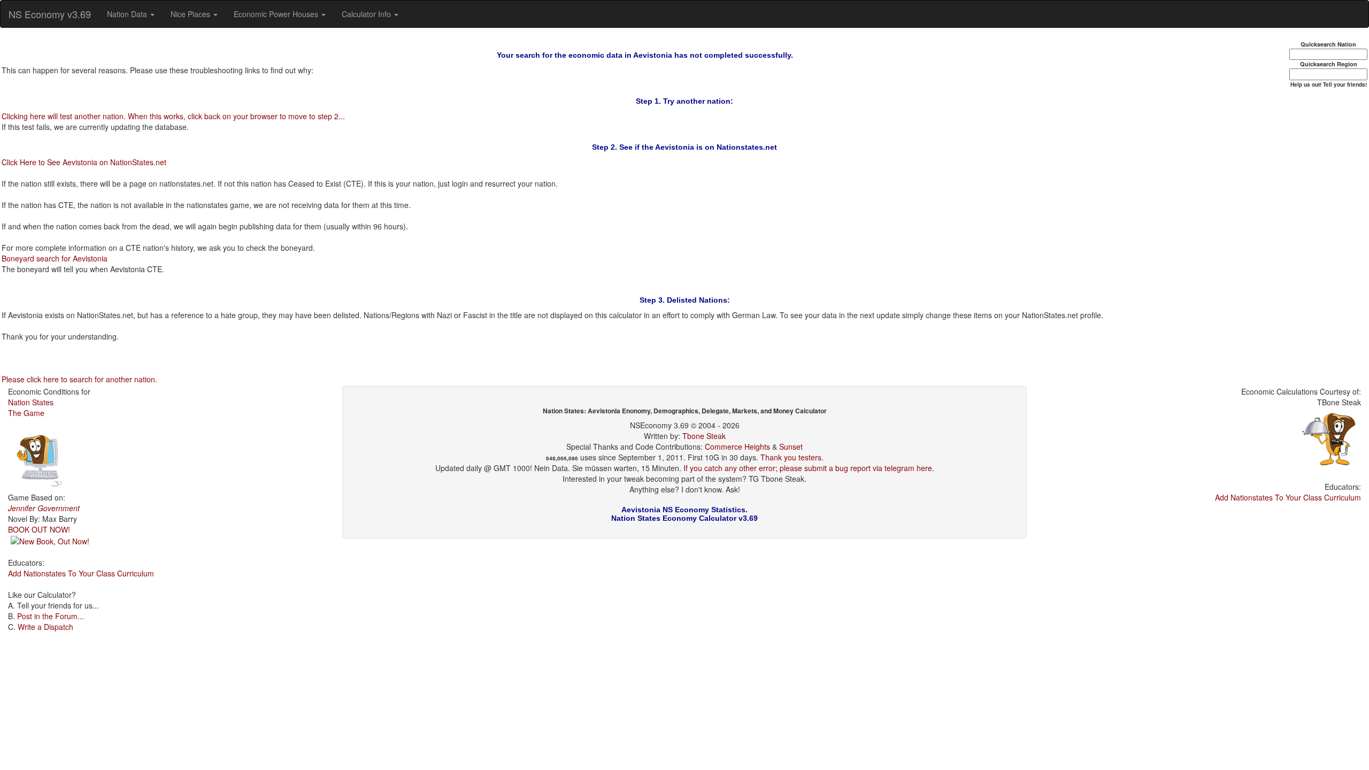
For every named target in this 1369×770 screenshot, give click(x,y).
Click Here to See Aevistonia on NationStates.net (84, 162)
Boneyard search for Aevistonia (54, 258)
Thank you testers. (792, 457)
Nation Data (128, 14)
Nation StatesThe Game (30, 407)
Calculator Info (367, 14)
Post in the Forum (47, 616)
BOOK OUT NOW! (39, 529)
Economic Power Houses (277, 14)
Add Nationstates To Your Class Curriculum (81, 573)
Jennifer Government (44, 508)
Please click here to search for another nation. (79, 379)
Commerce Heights (737, 446)
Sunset (791, 446)
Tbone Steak (704, 435)
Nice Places (191, 14)
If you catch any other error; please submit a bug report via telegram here (807, 468)
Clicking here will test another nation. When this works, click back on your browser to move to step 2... (173, 116)
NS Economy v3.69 (50, 14)
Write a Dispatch (45, 626)
